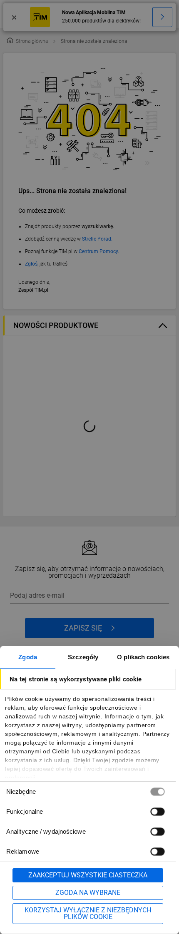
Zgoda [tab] (27, 657)
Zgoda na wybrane (87, 893)
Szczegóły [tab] (83, 657)
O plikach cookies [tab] (143, 657)
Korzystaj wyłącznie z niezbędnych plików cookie (88, 913)
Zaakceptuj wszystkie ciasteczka (87, 875)
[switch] (157, 811)
